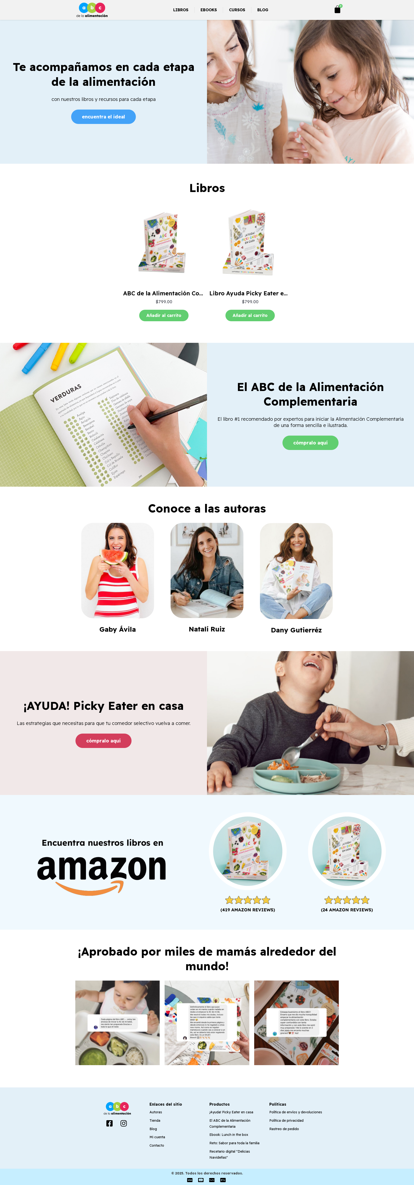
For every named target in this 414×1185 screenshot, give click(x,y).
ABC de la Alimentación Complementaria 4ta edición (198, 293)
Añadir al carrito (163, 315)
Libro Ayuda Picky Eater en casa (255, 293)
